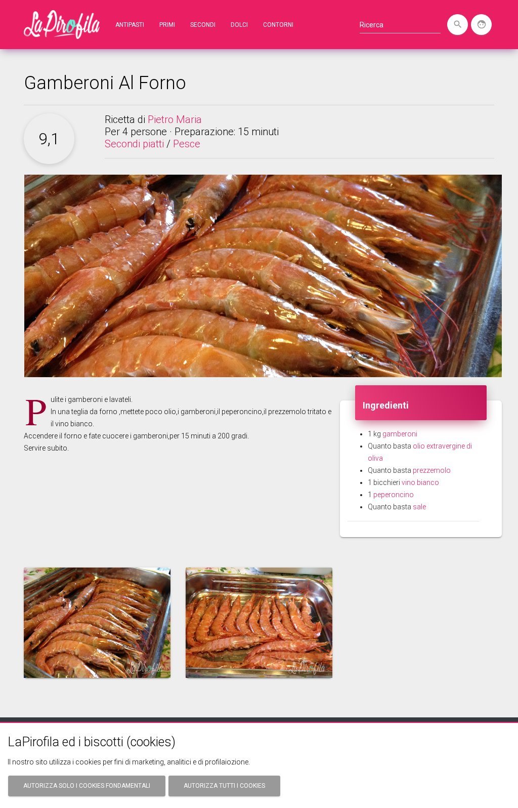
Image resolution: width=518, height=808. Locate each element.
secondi (202, 24)
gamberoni (399, 434)
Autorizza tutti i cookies (224, 785)
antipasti (129, 24)
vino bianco (420, 482)
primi (167, 24)
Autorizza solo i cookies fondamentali (86, 785)
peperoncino (393, 495)
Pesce (186, 144)
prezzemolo (432, 470)
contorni (278, 24)
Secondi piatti (134, 144)
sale (419, 507)
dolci (239, 24)
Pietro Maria (175, 119)
